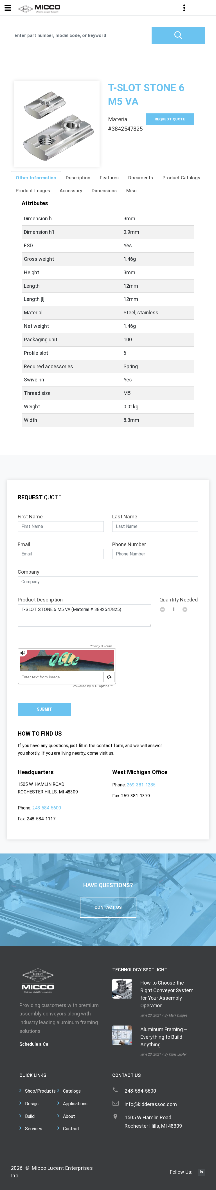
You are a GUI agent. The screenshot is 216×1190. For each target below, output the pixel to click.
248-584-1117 (41, 818)
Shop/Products (40, 1091)
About (69, 1116)
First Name (30, 517)
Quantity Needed (178, 600)
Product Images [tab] (33, 190)
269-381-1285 (141, 785)
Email (24, 544)
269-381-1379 (135, 795)
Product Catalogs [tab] (181, 177)
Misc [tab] (131, 190)
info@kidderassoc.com (151, 1104)
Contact (71, 1128)
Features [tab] (109, 177)
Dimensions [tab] (104, 190)
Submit (44, 709)
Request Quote (170, 119)
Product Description (40, 600)
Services (33, 1128)
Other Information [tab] (36, 177)
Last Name (124, 517)
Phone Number (129, 544)
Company (28, 572)
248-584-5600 (46, 808)
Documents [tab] (140, 177)
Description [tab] (78, 177)
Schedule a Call (35, 1044)
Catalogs (72, 1091)
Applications (75, 1103)
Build (30, 1116)
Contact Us (108, 907)
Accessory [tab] (71, 190)
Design (32, 1103)
